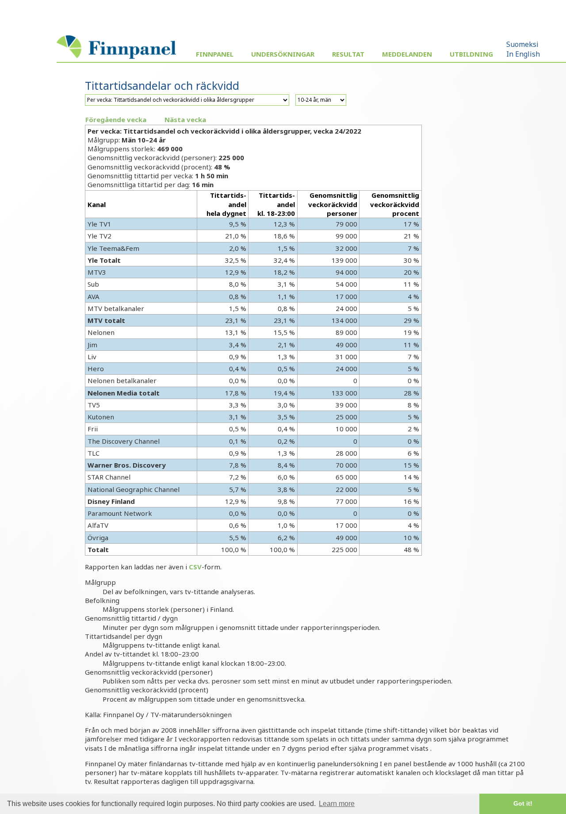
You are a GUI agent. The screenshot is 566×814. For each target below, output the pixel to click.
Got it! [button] (522, 803)
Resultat (348, 54)
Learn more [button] (337, 803)
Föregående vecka (115, 119)
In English (523, 54)
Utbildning (471, 54)
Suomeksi (522, 44)
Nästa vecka (185, 119)
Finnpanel (214, 54)
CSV (195, 566)
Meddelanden (407, 54)
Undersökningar (282, 54)
